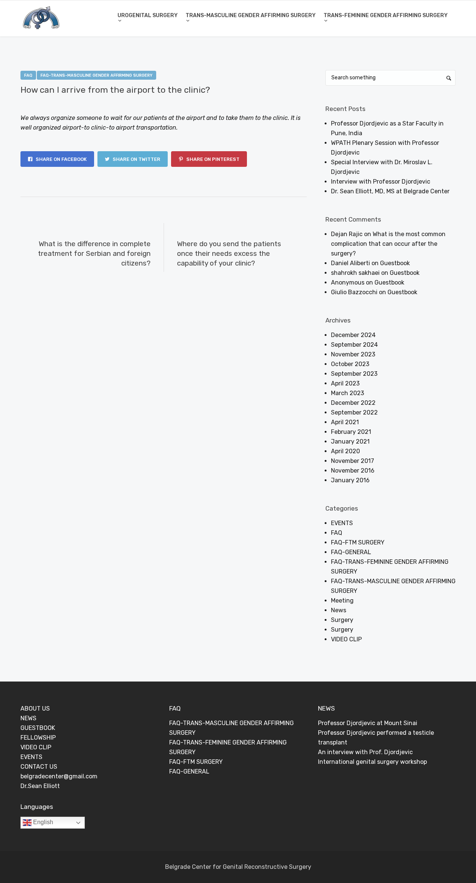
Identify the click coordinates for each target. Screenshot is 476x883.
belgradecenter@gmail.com (58, 776)
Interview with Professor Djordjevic (380, 181)
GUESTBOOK (37, 727)
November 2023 (353, 354)
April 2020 (345, 451)
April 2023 (345, 383)
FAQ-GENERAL (351, 552)
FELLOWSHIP (38, 737)
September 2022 (354, 412)
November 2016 (352, 470)
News (338, 610)
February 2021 (351, 431)
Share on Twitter (136, 159)
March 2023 (347, 393)
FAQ (28, 75)
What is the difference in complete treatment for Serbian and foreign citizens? (94, 253)
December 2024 (353, 335)
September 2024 (354, 344)
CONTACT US (38, 766)
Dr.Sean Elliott (40, 786)
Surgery (342, 619)
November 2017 (352, 460)
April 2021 (345, 422)
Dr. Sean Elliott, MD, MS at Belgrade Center (390, 191)
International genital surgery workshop (372, 761)
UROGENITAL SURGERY (148, 15)
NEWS (28, 718)
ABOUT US (35, 708)
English (42, 822)
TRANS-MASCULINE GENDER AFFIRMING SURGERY (251, 15)
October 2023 (350, 364)
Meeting (342, 600)
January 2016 (350, 480)
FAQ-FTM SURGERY (358, 542)
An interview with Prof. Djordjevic (365, 752)
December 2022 (353, 402)
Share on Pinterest (212, 159)
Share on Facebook (61, 159)
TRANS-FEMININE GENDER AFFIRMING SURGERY (386, 15)
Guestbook (395, 263)
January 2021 (350, 441)
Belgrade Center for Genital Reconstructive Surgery (238, 866)
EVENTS (342, 523)
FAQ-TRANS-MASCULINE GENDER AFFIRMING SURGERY (96, 75)
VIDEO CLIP (346, 639)
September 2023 (354, 373)
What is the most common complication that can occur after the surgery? (388, 244)
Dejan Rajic (91, 102)
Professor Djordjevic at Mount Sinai (367, 723)
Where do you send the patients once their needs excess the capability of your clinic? (229, 253)
